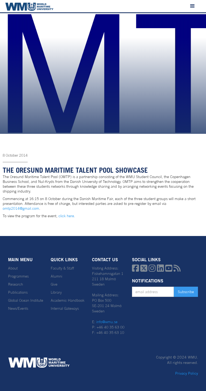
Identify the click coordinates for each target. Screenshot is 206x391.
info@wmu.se (106, 322)
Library (56, 292)
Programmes (18, 276)
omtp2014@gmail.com (21, 208)
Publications (18, 292)
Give (54, 284)
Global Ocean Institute (25, 300)
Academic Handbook (67, 300)
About (13, 268)
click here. (66, 216)
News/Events (18, 308)
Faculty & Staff (62, 268)
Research (15, 284)
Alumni (56, 276)
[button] (192, 6)
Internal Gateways (65, 308)
